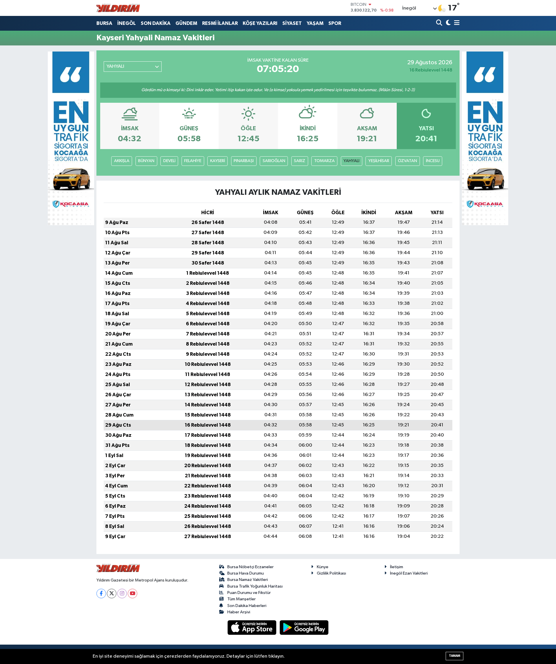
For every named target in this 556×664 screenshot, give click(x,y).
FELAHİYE (192, 161)
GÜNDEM (186, 23)
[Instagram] (122, 593)
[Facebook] (101, 593)
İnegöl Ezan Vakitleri (409, 573)
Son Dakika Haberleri (246, 606)
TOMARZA (324, 161)
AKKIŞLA (121, 161)
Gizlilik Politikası (331, 573)
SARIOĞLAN (274, 161)
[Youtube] (132, 593)
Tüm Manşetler (241, 599)
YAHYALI (351, 161)
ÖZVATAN (407, 161)
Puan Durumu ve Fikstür (249, 592)
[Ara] (439, 23)
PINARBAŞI (244, 161)
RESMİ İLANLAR (220, 23)
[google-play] (304, 627)
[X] (111, 593)
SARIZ (299, 161)
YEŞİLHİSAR (378, 161)
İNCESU (433, 161)
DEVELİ (169, 161)
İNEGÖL (126, 23)
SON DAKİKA (156, 23)
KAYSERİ (217, 161)
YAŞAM (315, 23)
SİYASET (292, 23)
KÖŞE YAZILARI (260, 23)
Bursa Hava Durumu (245, 573)
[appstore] (252, 627)
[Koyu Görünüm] (447, 23)
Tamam (454, 655)
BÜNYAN (146, 161)
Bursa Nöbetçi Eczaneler (250, 567)
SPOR (334, 23)
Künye (322, 567)
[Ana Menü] (456, 23)
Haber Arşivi (238, 612)
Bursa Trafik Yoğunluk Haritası (255, 586)
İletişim (396, 567)
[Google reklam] (71, 138)
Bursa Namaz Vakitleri (247, 579)
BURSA (104, 23)
